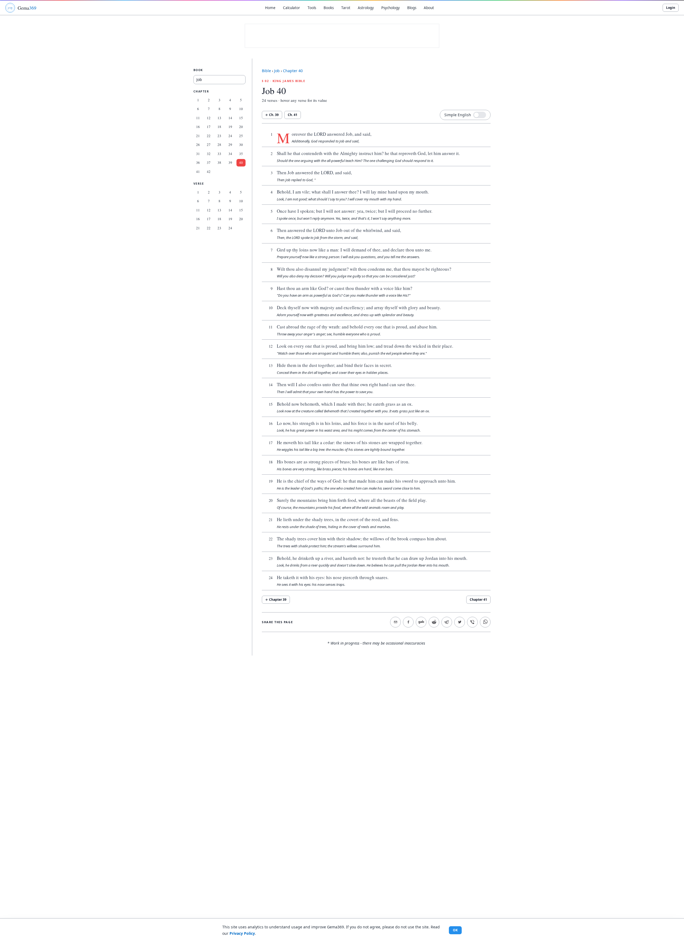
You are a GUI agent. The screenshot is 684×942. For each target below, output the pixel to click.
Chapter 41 (478, 599)
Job (277, 70)
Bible (266, 70)
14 (230, 117)
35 (241, 153)
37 (209, 162)
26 (198, 144)
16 (198, 126)
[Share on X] (459, 622)
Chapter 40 (293, 70)
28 (219, 144)
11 (198, 117)
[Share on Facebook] (408, 622)
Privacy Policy (242, 933)
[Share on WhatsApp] (485, 622)
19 (230, 126)
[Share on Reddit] (434, 622)
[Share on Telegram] (447, 622)
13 (219, 117)
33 (219, 153)
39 (230, 162)
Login (670, 7)
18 (219, 126)
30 (241, 144)
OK (455, 930)
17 (209, 126)
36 (198, 162)
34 (230, 153)
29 (230, 144)
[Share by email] (395, 622)
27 (209, 144)
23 (219, 135)
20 (241, 126)
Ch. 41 (292, 115)
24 (230, 135)
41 (198, 171)
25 (241, 135)
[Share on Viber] (472, 622)
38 (219, 162)
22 (209, 135)
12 (209, 117)
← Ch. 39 (272, 115)
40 (241, 162)
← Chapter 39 (275, 599)
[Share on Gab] (421, 622)
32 (209, 153)
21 (198, 135)
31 (198, 153)
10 (241, 108)
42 (209, 171)
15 (241, 117)
